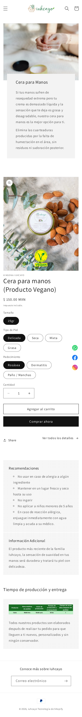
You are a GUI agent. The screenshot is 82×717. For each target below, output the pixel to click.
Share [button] (12, 440)
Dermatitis (39, 365)
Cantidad (9, 385)
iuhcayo (32, 708)
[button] (5, 8)
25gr (11, 321)
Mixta (54, 338)
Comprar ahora (41, 421)
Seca (35, 338)
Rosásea (14, 365)
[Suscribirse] (66, 681)
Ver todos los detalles (57, 438)
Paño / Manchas (19, 375)
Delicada (14, 338)
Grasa (12, 348)
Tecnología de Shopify (50, 708)
